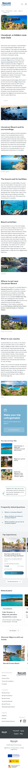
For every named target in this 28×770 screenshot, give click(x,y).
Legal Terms (14, 749)
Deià (16, 80)
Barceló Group (6, 692)
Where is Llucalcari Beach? (13, 512)
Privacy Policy (5, 678)
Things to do (6, 12)
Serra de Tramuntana (7, 62)
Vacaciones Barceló (7, 701)
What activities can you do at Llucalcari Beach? (14, 522)
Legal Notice (7, 748)
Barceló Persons (6, 704)
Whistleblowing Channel (8, 707)
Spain (15, 11)
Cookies (22, 748)
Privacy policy (15, 748)
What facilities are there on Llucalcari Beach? (14, 517)
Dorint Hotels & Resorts (8, 721)
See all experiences (14, 430)
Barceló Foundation (7, 695)
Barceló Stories (6, 698)
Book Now (14, 573)
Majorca (20, 11)
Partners (4, 718)
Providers (4, 684)
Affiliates (4, 715)
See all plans (12, 630)
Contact (4, 675)
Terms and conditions (8, 681)
